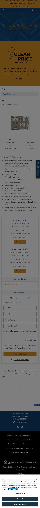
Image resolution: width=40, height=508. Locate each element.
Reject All (20, 499)
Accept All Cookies (20, 504)
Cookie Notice (13, 489)
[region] (20, 491)
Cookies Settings (20, 493)
